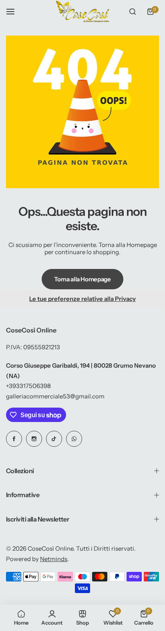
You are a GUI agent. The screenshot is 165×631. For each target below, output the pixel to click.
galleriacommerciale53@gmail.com (55, 396)
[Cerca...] (132, 11)
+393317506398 (28, 386)
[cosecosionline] (82, 11)
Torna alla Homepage (82, 279)
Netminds (53, 559)
